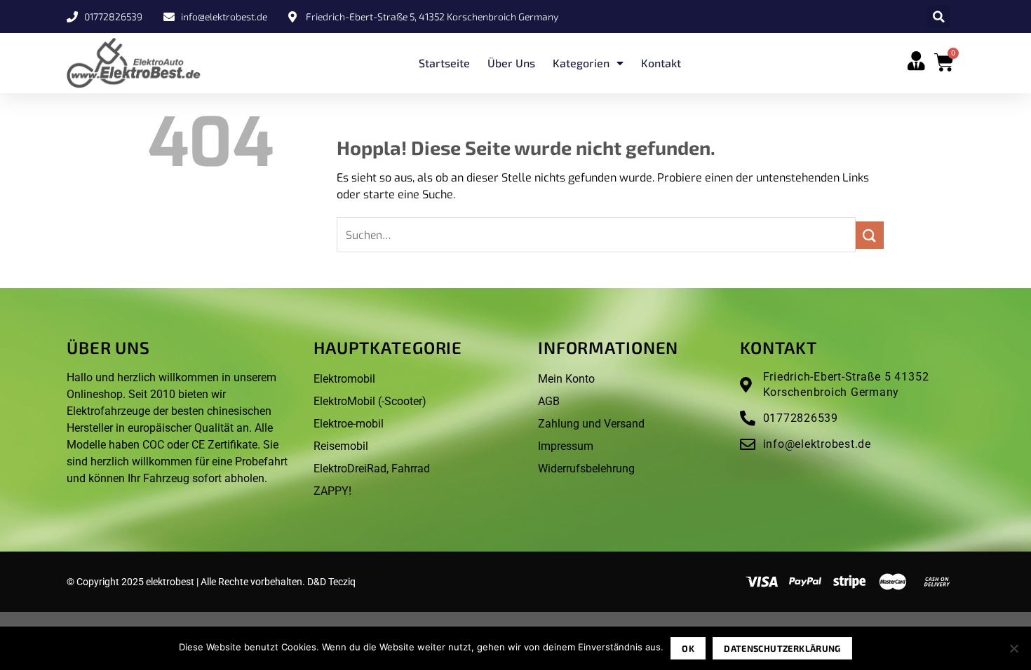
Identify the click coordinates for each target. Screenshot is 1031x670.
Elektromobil (344, 378)
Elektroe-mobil (349, 423)
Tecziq (342, 581)
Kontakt (661, 62)
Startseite (444, 62)
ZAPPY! (332, 491)
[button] (938, 16)
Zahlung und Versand (591, 423)
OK (688, 648)
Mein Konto (566, 378)
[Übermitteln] (870, 235)
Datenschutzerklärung (782, 648)
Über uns (511, 62)
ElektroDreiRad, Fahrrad (372, 468)
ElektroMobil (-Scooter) (370, 401)
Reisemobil (341, 446)
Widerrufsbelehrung (586, 468)
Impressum (565, 446)
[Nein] (1013, 652)
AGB (549, 401)
